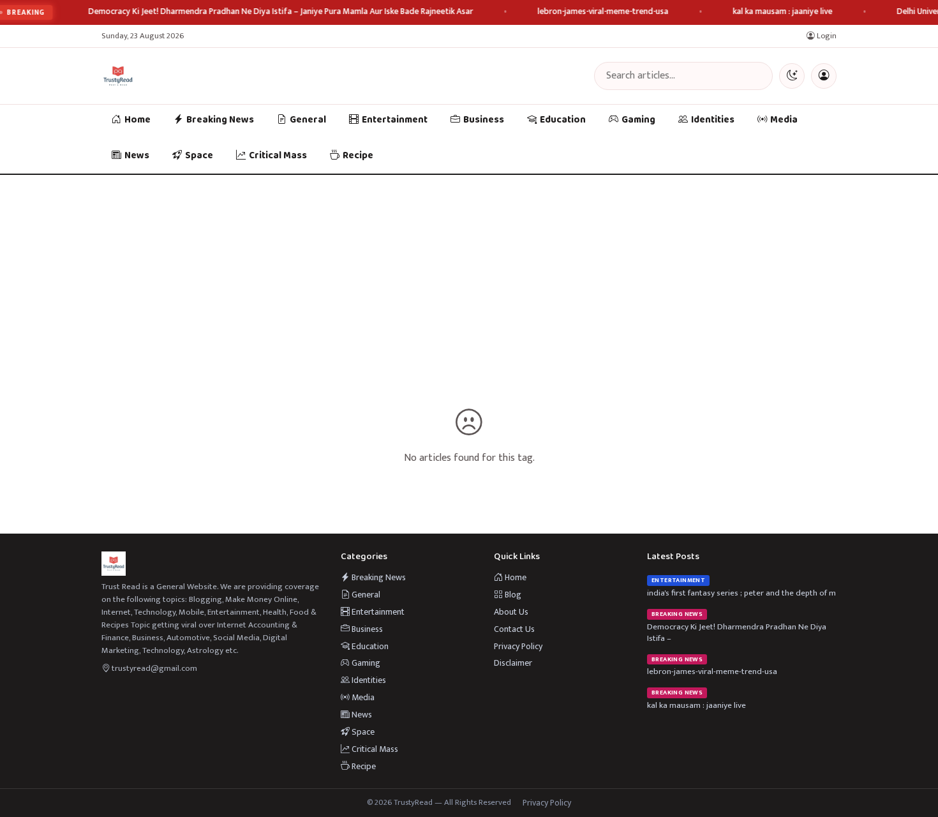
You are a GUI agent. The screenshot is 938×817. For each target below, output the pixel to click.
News (136, 155)
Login (826, 36)
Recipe (358, 155)
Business (483, 120)
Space (199, 155)
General (308, 120)
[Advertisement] (469, 270)
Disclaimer (513, 663)
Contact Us (514, 629)
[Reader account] (824, 76)
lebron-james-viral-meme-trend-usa (603, 12)
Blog (512, 594)
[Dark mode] (792, 76)
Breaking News (220, 120)
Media (784, 120)
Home (137, 120)
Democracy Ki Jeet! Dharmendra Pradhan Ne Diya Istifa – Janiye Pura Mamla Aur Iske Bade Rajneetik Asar (281, 12)
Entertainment (395, 120)
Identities (712, 120)
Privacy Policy (518, 646)
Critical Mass (278, 155)
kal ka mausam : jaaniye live (783, 12)
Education (563, 120)
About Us (511, 611)
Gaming (638, 120)
